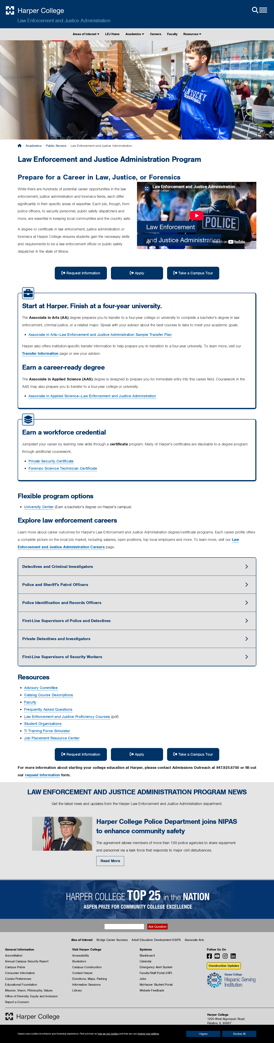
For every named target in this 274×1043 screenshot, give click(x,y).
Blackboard (147, 956)
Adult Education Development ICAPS (156, 940)
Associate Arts (194, 940)
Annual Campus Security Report (26, 961)
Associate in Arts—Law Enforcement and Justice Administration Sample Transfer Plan (100, 334)
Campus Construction (86, 967)
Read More (110, 860)
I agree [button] (203, 1033)
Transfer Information (40, 353)
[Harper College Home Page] (19, 146)
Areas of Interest (85, 34)
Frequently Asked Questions (48, 709)
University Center (39, 506)
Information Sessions (86, 985)
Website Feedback (152, 990)
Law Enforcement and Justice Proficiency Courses (67, 716)
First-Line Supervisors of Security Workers (62, 656)
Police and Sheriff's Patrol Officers (55, 584)
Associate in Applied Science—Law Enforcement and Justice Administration (92, 395)
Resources (191, 34)
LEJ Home (112, 34)
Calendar (146, 961)
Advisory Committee (41, 687)
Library (77, 990)
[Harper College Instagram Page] (225, 957)
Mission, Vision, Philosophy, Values (29, 990)
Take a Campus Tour (195, 273)
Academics (134, 34)
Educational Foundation (21, 985)
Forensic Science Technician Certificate (62, 468)
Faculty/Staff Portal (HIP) (156, 973)
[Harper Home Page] (32, 1016)
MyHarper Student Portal (156, 985)
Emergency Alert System (156, 967)
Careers (155, 34)
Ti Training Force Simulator (47, 730)
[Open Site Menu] (259, 10)
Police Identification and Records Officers (61, 602)
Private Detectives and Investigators (56, 638)
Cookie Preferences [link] (18, 979)
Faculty (172, 34)
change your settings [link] (148, 1033)
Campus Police (15, 967)
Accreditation (13, 956)
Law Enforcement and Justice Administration (63, 20)
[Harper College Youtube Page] (217, 957)
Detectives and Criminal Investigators (57, 566)
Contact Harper (82, 973)
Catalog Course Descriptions (48, 694)
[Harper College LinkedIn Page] (233, 957)
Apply (139, 273)
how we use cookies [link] (108, 1033)
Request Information (83, 273)
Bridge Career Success (112, 940)
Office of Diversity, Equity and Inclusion (31, 996)
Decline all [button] (239, 1033)
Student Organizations (43, 723)
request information (42, 774)
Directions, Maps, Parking (89, 979)
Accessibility (80, 956)
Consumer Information (20, 973)
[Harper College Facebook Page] (209, 957)
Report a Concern (17, 1002)
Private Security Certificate (51, 461)
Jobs (143, 979)
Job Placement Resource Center (51, 738)
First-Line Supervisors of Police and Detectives (66, 620)
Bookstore (79, 961)
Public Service (56, 146)
